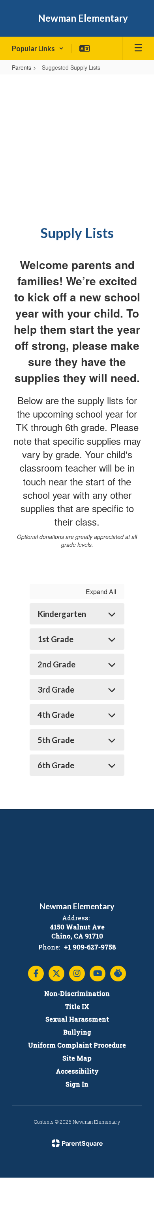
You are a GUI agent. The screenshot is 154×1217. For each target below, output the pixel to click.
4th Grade (56, 714)
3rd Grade (56, 689)
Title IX (77, 1006)
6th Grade (56, 765)
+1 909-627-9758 (90, 947)
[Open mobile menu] (138, 48)
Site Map (77, 1058)
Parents (21, 67)
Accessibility (77, 1071)
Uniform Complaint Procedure (77, 1045)
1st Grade (55, 639)
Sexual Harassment (77, 1019)
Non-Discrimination (77, 993)
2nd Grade (56, 664)
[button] (37, 48)
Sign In (77, 1084)
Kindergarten (62, 614)
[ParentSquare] (77, 1143)
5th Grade (56, 740)
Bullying (77, 1032)
